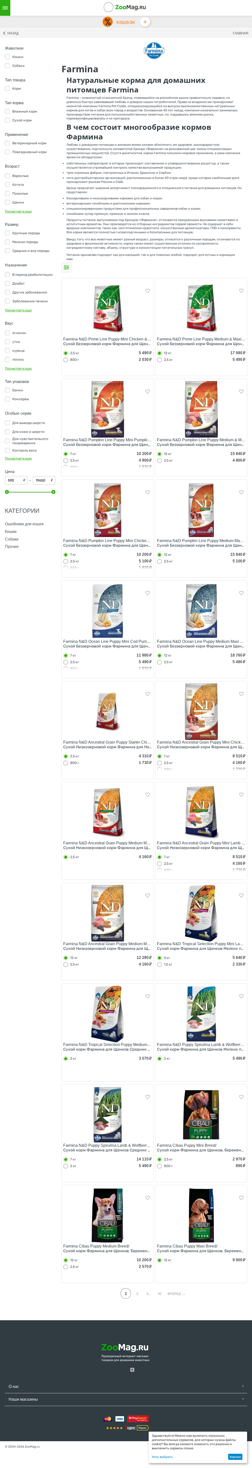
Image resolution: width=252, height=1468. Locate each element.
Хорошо (235, 1457)
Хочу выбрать (162, 1457)
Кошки (10, 531)
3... (148, 1294)
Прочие (12, 546)
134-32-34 (115, 8)
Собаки (11, 539)
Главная (240, 33)
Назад (12, 33)
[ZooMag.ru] (130, 7)
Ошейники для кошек (24, 524)
